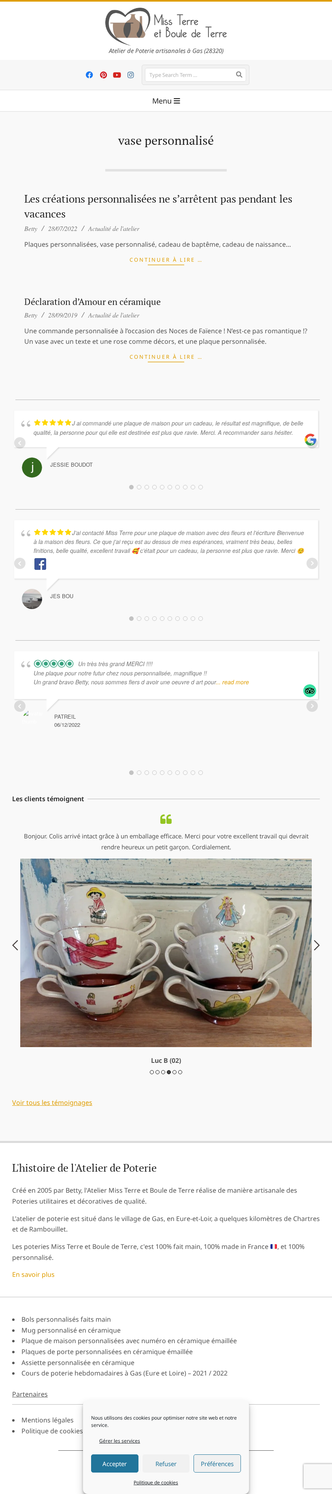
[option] (166, 996)
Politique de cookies (156, 1482)
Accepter (114, 1464)
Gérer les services (119, 1440)
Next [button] (317, 1002)
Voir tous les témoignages (52, 1216)
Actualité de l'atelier (113, 228)
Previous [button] (15, 1002)
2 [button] (157, 1185)
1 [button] (152, 1185)
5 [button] (174, 1185)
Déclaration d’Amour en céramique (92, 301)
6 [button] (180, 1185)
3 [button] (163, 1185)
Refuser (166, 1464)
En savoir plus (33, 1388)
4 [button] (169, 1185)
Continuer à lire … (166, 259)
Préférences (217, 1464)
